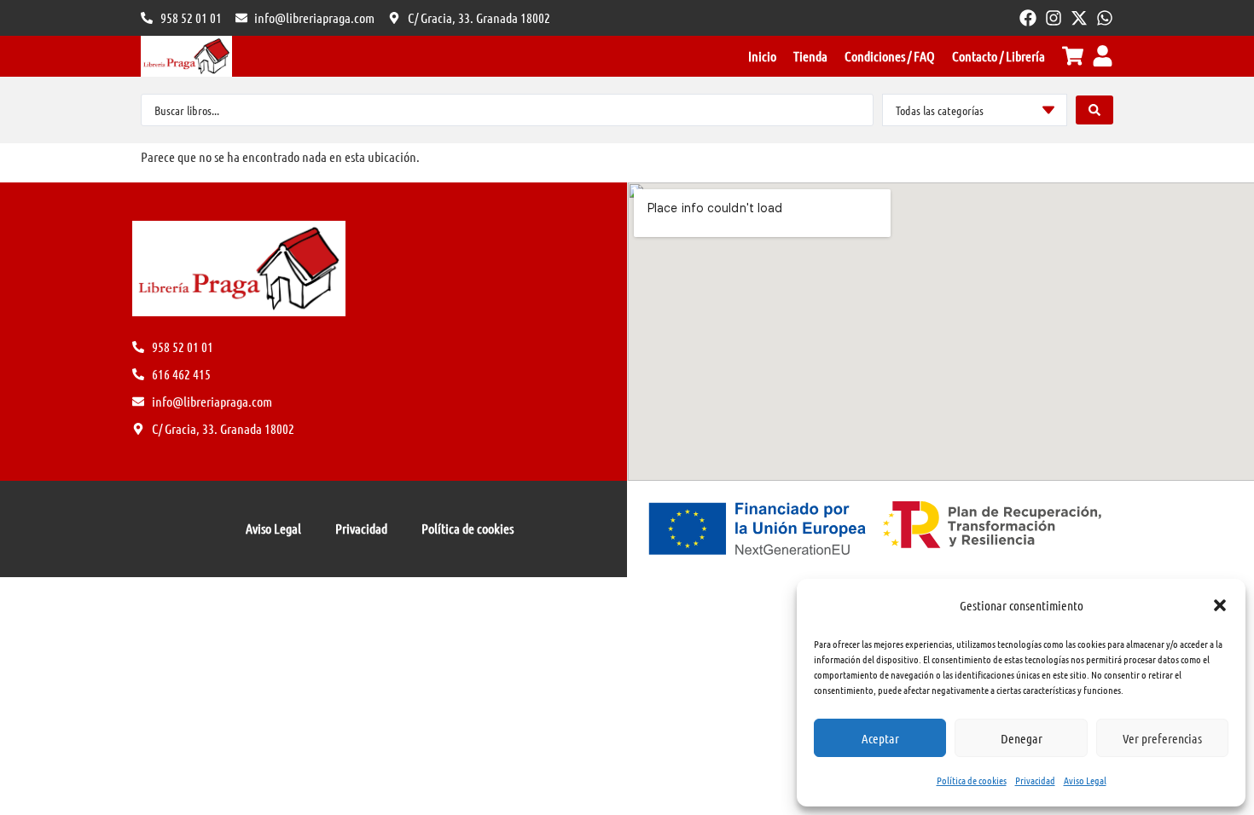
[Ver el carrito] (1072, 55)
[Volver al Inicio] (186, 56)
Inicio (762, 56)
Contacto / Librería (998, 56)
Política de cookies (972, 780)
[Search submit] (1094, 109)
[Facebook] (1027, 17)
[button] (1219, 605)
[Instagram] (1053, 17)
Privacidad (1035, 780)
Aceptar (880, 738)
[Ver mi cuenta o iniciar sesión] (1102, 55)
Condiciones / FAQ (890, 56)
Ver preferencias (1162, 738)
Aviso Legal (1085, 780)
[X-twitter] (1079, 17)
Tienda (810, 56)
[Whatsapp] (1104, 17)
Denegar (1021, 738)
